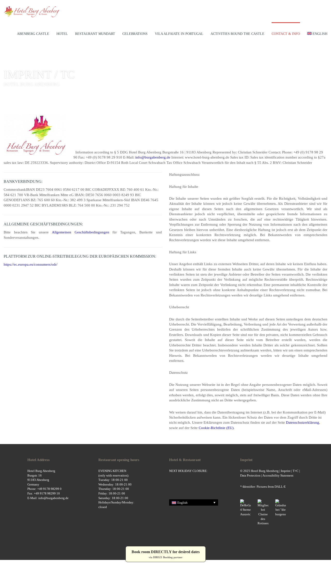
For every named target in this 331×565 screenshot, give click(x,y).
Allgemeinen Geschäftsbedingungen (80, 232)
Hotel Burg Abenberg (265, 471)
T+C (296, 471)
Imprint (286, 471)
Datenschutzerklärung (302, 422)
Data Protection (250, 475)
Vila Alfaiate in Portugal (179, 34)
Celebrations (135, 34)
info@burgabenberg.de (153, 157)
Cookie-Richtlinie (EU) (216, 428)
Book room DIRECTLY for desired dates (166, 554)
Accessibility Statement (277, 475)
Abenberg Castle (33, 34)
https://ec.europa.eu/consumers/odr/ (30, 264)
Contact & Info (286, 34)
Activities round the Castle (237, 34)
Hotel (62, 34)
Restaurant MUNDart (95, 34)
